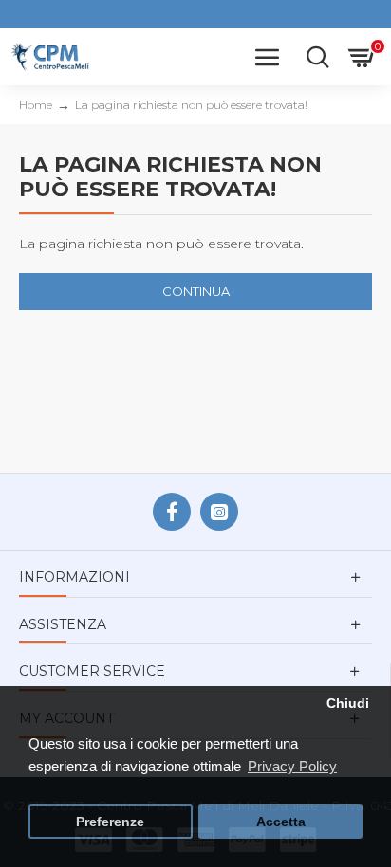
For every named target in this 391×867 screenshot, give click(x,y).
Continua (196, 290)
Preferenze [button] (110, 822)
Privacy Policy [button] (292, 766)
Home (35, 105)
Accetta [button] (281, 822)
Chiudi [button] (347, 703)
